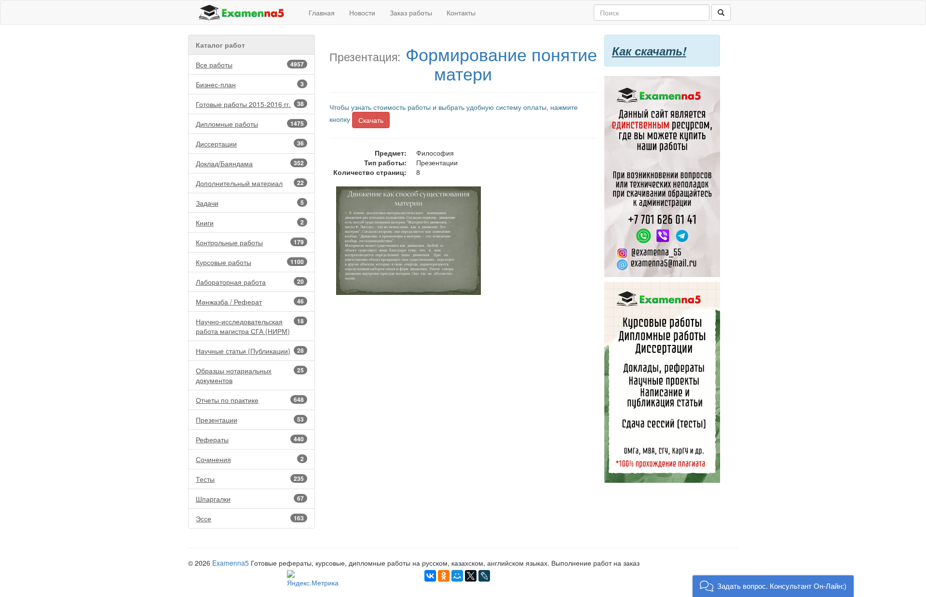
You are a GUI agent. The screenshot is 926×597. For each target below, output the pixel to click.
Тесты (250, 479)
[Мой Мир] (457, 576)
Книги (250, 222)
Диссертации (250, 143)
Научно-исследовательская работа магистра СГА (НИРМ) (250, 326)
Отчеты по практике (250, 400)
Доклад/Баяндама (250, 163)
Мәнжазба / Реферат (250, 301)
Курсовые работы (250, 262)
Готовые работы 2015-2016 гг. (250, 104)
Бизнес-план (250, 84)
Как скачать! (649, 50)
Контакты (461, 12)
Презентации (250, 420)
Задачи (250, 203)
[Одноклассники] (443, 576)
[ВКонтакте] (430, 576)
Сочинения (250, 459)
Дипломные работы (250, 124)
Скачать (370, 120)
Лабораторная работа (250, 282)
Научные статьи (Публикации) (250, 351)
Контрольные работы (250, 242)
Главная (322, 12)
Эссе (250, 518)
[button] (773, 586)
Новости (362, 12)
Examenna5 (230, 563)
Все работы (250, 64)
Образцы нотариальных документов (250, 375)
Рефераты (250, 439)
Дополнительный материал (250, 183)
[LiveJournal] (484, 576)
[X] (471, 576)
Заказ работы (411, 12)
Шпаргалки (250, 499)
